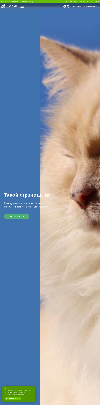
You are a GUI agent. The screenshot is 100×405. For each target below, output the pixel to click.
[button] (91, 6)
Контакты (96, 1)
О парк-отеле (68, 1)
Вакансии (82, 1)
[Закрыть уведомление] (34, 387)
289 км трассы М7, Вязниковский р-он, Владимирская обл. (16, 1)
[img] (22, 6)
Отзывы (76, 1)
